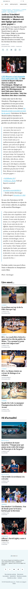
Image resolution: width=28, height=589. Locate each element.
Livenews (23, 9)
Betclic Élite (5, 440)
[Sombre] (21, 1)
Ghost (23, 582)
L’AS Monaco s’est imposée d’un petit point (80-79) (13, 77)
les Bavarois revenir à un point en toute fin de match (13, 111)
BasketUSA (13, 576)
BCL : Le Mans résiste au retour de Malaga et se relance (11, 373)
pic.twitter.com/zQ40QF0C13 (12, 190)
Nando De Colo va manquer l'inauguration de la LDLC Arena (12, 405)
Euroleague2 (16, 9)
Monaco (3, 12)
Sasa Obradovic (12, 12)
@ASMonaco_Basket (9, 181)
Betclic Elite (14, 4)
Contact (20, 577)
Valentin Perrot (6, 377)
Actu (6, 4)
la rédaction (5, 311)
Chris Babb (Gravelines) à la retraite (13, 478)
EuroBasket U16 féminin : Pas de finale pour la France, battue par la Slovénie (13, 509)
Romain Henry (5, 44)
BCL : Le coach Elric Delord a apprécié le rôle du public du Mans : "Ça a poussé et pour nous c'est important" (13, 340)
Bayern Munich (18, 10)
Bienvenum (20, 574)
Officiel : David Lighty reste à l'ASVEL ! (13, 539)
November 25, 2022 (19, 195)
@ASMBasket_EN (9, 178)
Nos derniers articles (10, 574)
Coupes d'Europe (6, 9)
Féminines (4, 504)
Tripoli (14, 583)
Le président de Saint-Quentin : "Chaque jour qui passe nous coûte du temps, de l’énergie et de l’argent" (12, 446)
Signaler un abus (11, 577)
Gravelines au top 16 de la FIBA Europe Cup (12, 308)
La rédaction (5, 451)
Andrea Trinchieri (8, 10)
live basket (6, 576)
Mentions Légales (21, 576)
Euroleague (23, 4)
